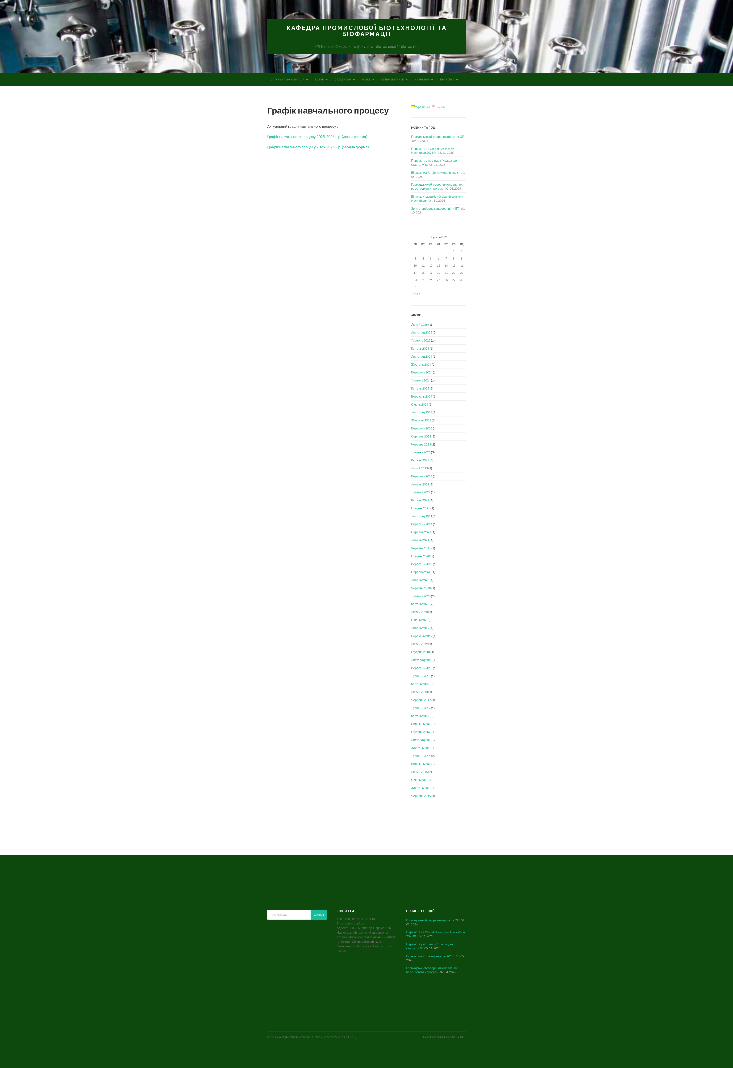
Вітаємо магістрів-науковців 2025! (435, 172)
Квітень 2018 (420, 684)
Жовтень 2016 (421, 748)
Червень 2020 (421, 588)
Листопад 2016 (421, 740)
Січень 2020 (419, 620)
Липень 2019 (420, 628)
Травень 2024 (420, 380)
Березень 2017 (421, 724)
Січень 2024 (419, 404)
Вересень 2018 (421, 668)
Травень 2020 (420, 596)
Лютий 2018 (419, 692)
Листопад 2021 (421, 516)
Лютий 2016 (419, 771)
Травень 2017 (420, 708)
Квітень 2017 (420, 716)
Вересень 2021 (421, 524)
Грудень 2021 (420, 508)
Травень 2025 (420, 340)
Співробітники (392, 79)
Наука (366, 79)
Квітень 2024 (420, 388)
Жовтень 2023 (421, 420)
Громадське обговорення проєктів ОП (437, 136)
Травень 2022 (420, 492)
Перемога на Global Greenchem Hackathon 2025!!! (432, 150)
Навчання (422, 79)
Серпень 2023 (421, 436)
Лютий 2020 (419, 612)
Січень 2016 (419, 780)
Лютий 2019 (419, 644)
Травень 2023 (420, 452)
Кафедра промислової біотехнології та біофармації (367, 30)
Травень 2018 (420, 676)
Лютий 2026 (419, 324)
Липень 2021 (420, 540)
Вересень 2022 (421, 476)
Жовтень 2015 (421, 788)
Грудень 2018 (420, 652)
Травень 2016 (420, 756)
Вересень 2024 (421, 372)
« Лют (416, 293)
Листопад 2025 (421, 332)
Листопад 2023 (421, 412)
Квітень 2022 (420, 500)
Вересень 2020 (421, 564)
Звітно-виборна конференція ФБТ (435, 208)
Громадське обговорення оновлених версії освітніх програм (437, 186)
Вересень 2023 (421, 428)
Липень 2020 (420, 580)
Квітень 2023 (420, 460)
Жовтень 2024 (421, 364)
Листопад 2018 (421, 660)
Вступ (319, 79)
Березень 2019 (421, 636)
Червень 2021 (421, 548)
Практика (447, 79)
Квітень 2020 (420, 604)
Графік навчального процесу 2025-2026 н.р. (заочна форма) (318, 147)
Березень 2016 (421, 763)
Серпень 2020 (421, 572)
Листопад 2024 (421, 356)
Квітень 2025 (420, 348)
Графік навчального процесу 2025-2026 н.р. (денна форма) (317, 136)
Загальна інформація (287, 79)
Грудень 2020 (420, 556)
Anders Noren (446, 1037)
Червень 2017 (421, 700)
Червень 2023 (421, 444)
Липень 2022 (420, 484)
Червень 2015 (421, 796)
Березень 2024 (421, 396)
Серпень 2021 (421, 532)
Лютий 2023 (419, 468)
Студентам (343, 79)
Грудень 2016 (420, 732)
